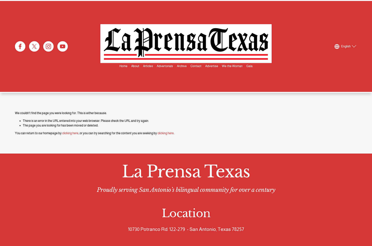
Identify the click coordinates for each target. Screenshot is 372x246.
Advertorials (165, 66)
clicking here (70, 133)
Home (123, 66)
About (135, 66)
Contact (196, 66)
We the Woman (232, 66)
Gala (249, 66)
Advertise (211, 66)
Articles (148, 66)
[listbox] (345, 46)
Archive (182, 66)
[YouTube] (62, 46)
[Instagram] (48, 46)
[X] (34, 46)
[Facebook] (20, 46)
